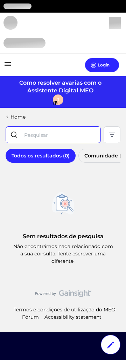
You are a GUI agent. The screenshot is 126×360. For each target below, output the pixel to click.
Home (18, 117)
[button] (8, 66)
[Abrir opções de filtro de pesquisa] (112, 134)
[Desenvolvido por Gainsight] (63, 295)
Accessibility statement (73, 317)
